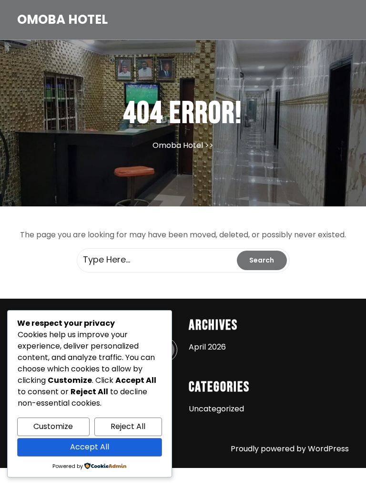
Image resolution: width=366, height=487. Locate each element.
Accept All (89, 446)
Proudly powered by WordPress (290, 448)
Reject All (128, 426)
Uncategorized (216, 408)
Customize (53, 426)
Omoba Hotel (62, 19)
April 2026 (207, 346)
